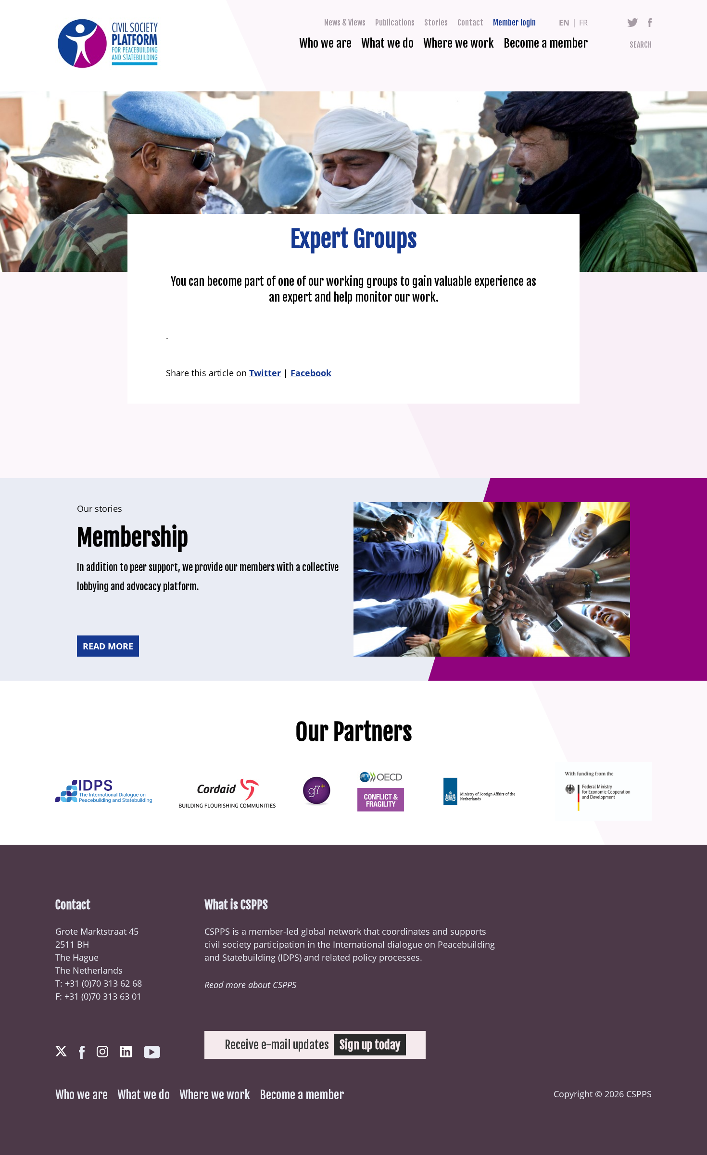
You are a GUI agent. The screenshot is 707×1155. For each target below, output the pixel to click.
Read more (108, 646)
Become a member (546, 43)
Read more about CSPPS (250, 984)
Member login (514, 22)
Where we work (458, 43)
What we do (387, 43)
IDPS (289, 957)
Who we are (325, 43)
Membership (132, 537)
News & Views (345, 22)
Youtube (152, 1052)
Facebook (650, 22)
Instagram (102, 1051)
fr (583, 22)
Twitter (632, 22)
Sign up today (370, 1045)
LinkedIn (126, 1051)
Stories (436, 22)
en (564, 22)
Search (641, 45)
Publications (395, 22)
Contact (470, 22)
